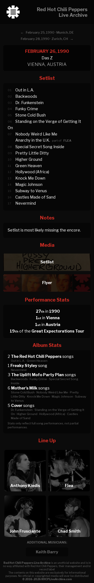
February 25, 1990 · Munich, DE (50, 32)
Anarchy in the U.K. (32, 140)
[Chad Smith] (69, 494)
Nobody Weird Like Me (36, 134)
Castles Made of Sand (35, 197)
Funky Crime (26, 108)
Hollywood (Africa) (32, 172)
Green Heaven (28, 165)
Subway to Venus (31, 191)
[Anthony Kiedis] (25, 449)
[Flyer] (47, 273)
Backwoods (26, 96)
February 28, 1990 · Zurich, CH (44, 39)
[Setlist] (47, 252)
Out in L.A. (24, 90)
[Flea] (69, 449)
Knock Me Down (30, 178)
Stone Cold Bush (30, 115)
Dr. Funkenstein (29, 102)
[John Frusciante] (25, 494)
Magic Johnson (28, 184)
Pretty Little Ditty (32, 153)
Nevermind (25, 203)
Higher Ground (28, 159)
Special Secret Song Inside (39, 146)
